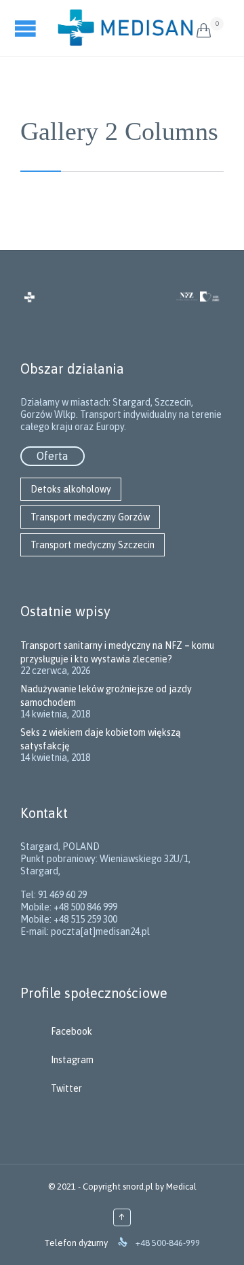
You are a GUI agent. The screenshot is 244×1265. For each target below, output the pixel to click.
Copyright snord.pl (118, 1186)
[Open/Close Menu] (27, 28)
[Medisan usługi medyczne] (125, 28)
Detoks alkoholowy (70, 489)
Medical (181, 1186)
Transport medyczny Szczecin (92, 544)
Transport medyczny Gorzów (90, 517)
